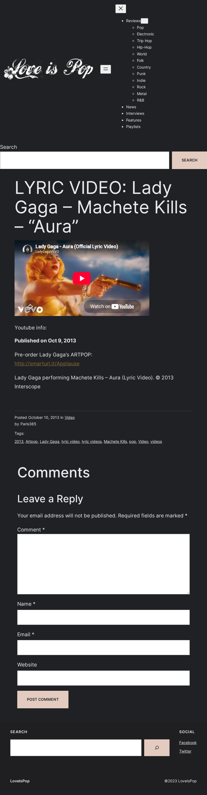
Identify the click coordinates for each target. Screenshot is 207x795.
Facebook (188, 742)
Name (26, 604)
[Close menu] (120, 8)
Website (27, 664)
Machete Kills (115, 441)
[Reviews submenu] (144, 21)
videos (156, 441)
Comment (31, 529)
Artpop (32, 441)
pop (132, 441)
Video (70, 417)
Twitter (185, 751)
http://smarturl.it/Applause (47, 363)
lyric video (70, 441)
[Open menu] (105, 69)
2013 (19, 441)
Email (25, 634)
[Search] (157, 747)
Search (8, 147)
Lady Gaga (49, 441)
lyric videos (92, 441)
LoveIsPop (20, 781)
